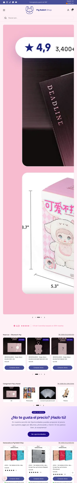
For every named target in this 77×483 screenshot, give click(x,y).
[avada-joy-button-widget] (4, 478)
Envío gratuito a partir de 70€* (38, 2)
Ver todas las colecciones (65, 383)
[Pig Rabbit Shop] (38, 10)
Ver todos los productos (66, 334)
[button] (72, 10)
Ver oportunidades (38, 434)
